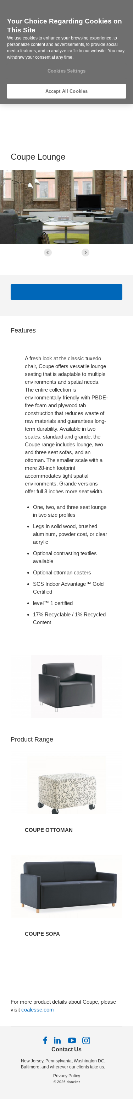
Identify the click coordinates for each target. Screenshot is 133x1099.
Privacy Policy (66, 1075)
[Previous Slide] (47, 252)
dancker (73, 1082)
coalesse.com (37, 1010)
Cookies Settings (66, 71)
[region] (66, 52)
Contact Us (66, 1049)
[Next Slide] (85, 252)
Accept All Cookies (66, 91)
